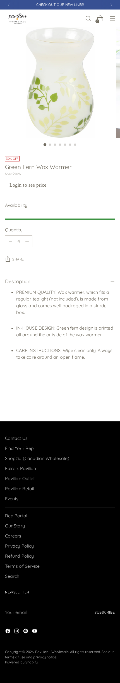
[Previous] (9, 5)
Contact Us (16, 438)
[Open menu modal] (112, 18)
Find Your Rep (19, 448)
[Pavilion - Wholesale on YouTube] (35, 631)
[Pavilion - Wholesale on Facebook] (8, 631)
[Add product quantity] (27, 241)
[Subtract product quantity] (10, 241)
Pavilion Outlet (20, 478)
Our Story (15, 526)
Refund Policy (19, 556)
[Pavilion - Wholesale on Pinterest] (26, 631)
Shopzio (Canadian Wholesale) (37, 458)
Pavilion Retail (19, 488)
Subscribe (105, 612)
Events (11, 498)
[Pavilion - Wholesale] (17, 18)
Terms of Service (22, 566)
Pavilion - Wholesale (52, 652)
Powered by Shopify (21, 662)
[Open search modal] (88, 18)
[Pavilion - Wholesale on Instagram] (17, 631)
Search (12, 576)
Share (18, 259)
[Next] (111, 5)
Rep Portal (16, 515)
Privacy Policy (19, 546)
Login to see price (27, 185)
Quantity (14, 230)
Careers (13, 536)
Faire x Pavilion (20, 468)
